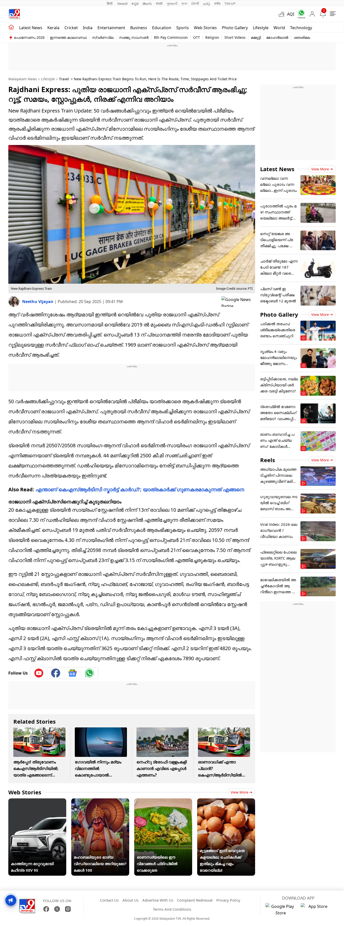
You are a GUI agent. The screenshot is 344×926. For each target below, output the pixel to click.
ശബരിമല (302, 37)
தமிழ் (206, 3)
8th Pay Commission (171, 37)
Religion (212, 37)
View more (239, 792)
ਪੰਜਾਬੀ (195, 3)
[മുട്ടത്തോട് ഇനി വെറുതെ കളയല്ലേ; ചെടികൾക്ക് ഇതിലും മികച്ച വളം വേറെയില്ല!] (226, 801)
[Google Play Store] (280, 909)
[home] (11, 27)
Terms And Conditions (172, 909)
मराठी (159, 3)
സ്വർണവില (103, 37)
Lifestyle (260, 27)
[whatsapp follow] (89, 673)
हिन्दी (110, 3)
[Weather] (283, 14)
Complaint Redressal (195, 900)
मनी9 (217, 3)
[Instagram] (68, 909)
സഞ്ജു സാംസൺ (134, 37)
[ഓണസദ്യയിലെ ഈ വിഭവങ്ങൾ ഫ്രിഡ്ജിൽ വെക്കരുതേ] (163, 801)
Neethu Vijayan (38, 301)
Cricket (71, 27)
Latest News (277, 169)
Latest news (30, 27)
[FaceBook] (46, 909)
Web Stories (205, 27)
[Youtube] (38, 673)
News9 (122, 3)
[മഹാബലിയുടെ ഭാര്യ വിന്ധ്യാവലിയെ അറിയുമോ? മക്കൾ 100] (100, 801)
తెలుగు (147, 3)
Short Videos (235, 37)
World (279, 27)
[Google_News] (72, 673)
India (87, 27)
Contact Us (109, 900)
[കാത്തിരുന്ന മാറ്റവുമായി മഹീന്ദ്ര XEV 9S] (37, 801)
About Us (130, 900)
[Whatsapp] (299, 14)
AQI (290, 14)
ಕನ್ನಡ (135, 3)
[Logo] (14, 14)
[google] (238, 301)
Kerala (53, 27)
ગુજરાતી (172, 3)
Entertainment (111, 27)
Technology (301, 27)
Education (161, 27)
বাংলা (184, 3)
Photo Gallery (235, 27)
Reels (267, 460)
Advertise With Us (157, 900)
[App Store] (315, 909)
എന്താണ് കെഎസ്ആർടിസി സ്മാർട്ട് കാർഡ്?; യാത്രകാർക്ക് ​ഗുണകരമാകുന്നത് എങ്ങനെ (140, 489)
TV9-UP (229, 3)
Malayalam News (22, 79)
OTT (196, 37)
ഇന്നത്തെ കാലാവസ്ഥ (68, 37)
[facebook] (55, 673)
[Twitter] (57, 909)
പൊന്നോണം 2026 (29, 37)
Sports (182, 27)
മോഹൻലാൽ (277, 37)
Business (138, 27)
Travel (64, 79)
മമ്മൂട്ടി (256, 37)
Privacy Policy (228, 900)
